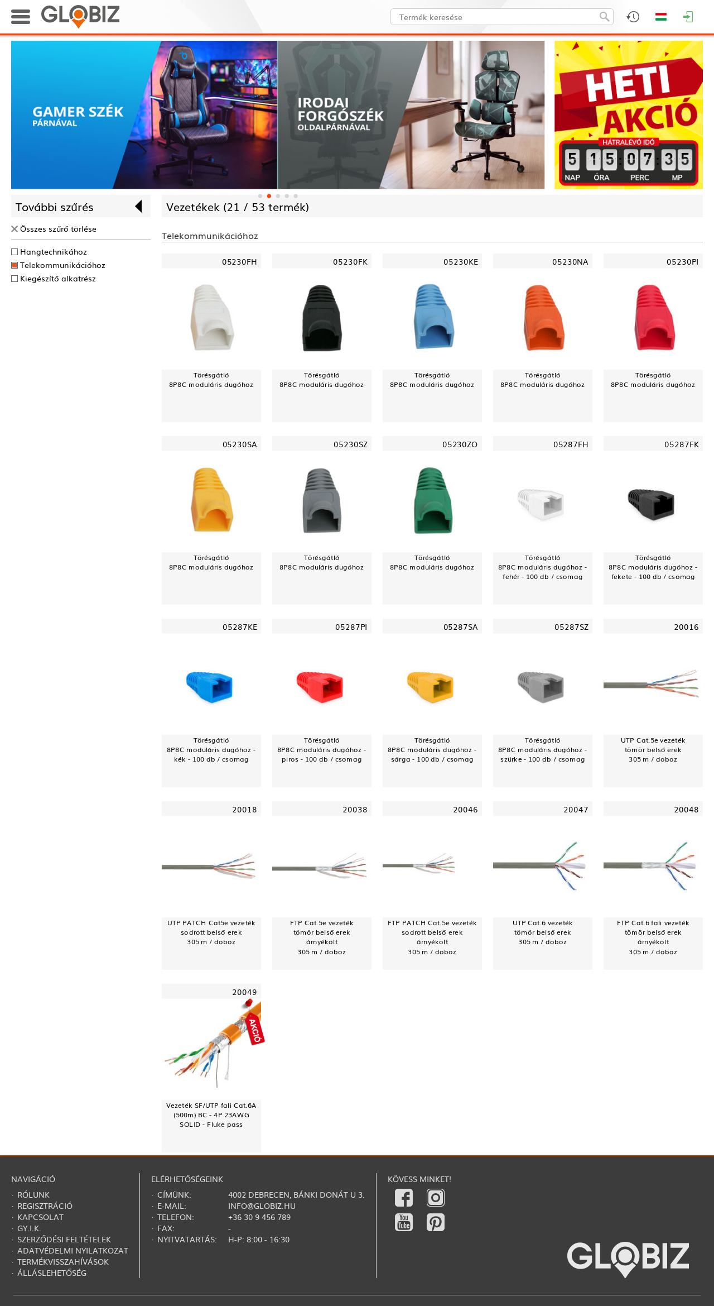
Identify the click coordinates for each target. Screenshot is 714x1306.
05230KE (460, 260)
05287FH (570, 443)
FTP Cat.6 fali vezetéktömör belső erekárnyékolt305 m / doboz (653, 936)
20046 (465, 809)
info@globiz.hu (262, 1205)
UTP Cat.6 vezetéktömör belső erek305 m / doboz (543, 931)
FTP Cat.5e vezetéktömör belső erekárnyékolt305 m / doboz (322, 936)
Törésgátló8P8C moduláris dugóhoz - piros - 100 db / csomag (321, 749)
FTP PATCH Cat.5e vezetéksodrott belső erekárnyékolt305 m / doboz (432, 936)
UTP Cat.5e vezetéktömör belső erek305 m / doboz (653, 749)
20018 (244, 809)
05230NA (570, 260)
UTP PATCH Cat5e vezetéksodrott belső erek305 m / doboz (211, 931)
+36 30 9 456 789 (259, 1216)
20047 (575, 809)
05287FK (681, 443)
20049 (244, 991)
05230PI (683, 260)
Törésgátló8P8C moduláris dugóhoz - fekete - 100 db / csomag (653, 566)
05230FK (350, 260)
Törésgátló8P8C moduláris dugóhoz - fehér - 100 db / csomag (542, 566)
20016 (686, 626)
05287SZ (571, 626)
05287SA (460, 626)
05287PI (351, 626)
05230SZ (351, 443)
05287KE (240, 626)
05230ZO (460, 443)
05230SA (240, 443)
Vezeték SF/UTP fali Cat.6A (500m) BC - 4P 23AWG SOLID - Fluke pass (211, 1114)
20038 (355, 809)
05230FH (239, 260)
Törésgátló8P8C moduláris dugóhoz (211, 379)
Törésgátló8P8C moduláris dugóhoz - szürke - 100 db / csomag (542, 749)
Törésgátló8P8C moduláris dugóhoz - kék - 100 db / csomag (211, 749)
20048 (686, 809)
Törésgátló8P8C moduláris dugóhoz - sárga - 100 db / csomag (432, 749)
